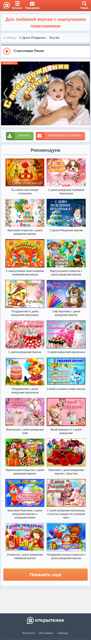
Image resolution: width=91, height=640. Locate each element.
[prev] (5, 93)
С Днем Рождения (32, 37)
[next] (85, 93)
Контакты (29, 633)
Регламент (46, 633)
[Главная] (5, 5)
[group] (45, 51)
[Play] (6, 51)
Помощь (62, 633)
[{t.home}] (45, 620)
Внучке (54, 37)
